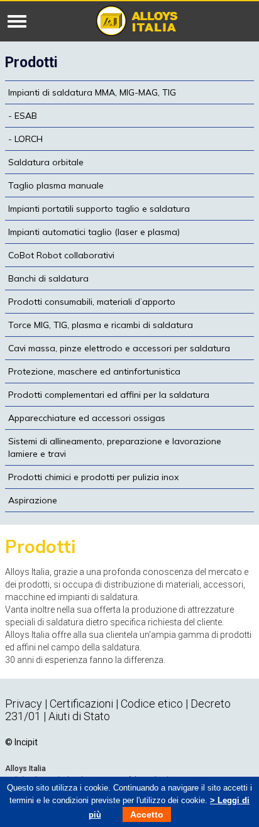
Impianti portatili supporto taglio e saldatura (99, 208)
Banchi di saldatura (48, 278)
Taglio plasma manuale (56, 185)
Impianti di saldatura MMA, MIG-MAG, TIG (92, 92)
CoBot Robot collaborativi (61, 255)
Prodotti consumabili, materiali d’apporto (91, 301)
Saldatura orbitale (46, 162)
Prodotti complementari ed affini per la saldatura (108, 394)
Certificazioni (83, 703)
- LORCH (25, 139)
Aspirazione (32, 500)
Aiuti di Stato (79, 716)
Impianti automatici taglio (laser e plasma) (94, 232)
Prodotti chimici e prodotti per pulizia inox (93, 477)
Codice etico (152, 703)
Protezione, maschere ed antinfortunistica (94, 371)
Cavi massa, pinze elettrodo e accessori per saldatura (119, 348)
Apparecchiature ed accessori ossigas (86, 418)
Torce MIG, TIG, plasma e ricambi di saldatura (100, 325)
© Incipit (21, 742)
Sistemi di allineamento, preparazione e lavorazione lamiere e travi (114, 447)
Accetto (146, 814)
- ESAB (22, 115)
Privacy (23, 703)
